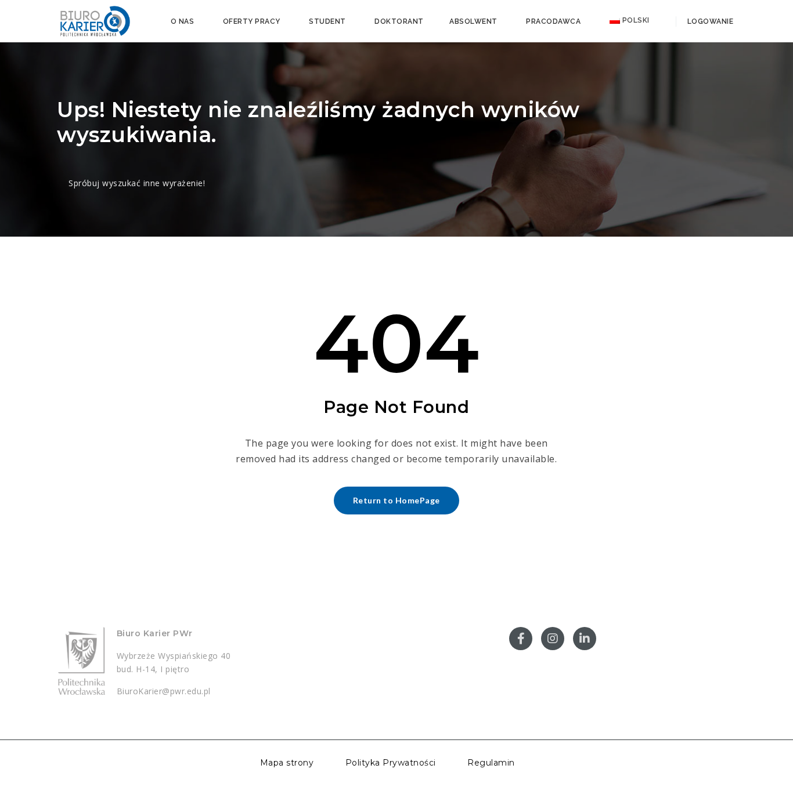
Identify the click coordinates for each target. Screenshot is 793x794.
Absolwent (473, 21)
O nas (182, 21)
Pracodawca (553, 21)
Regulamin (491, 762)
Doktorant (399, 21)
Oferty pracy (251, 21)
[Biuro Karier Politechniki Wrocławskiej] (94, 20)
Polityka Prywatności (390, 762)
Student (327, 21)
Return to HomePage (396, 500)
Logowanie (709, 21)
